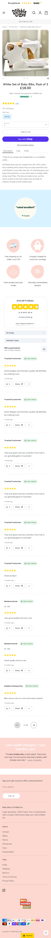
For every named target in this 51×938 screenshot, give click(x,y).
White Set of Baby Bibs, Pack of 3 (30, 27)
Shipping (6, 868)
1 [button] (24, 78)
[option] (25, 53)
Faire (4, 848)
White (7, 116)
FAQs (26, 151)
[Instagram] (3, 890)
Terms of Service (9, 877)
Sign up (11, 796)
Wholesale (7, 844)
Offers (5, 836)
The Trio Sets (13, 27)
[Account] (40, 11)
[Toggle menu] (3, 12)
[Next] (47, 78)
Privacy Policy (8, 881)
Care (18, 151)
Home (4, 27)
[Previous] (3, 78)
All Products (10, 108)
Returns (5, 873)
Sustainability (8, 852)
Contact (5, 832)
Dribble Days (18, 932)
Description (8, 151)
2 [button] (27, 78)
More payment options (25, 145)
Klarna (5, 840)
